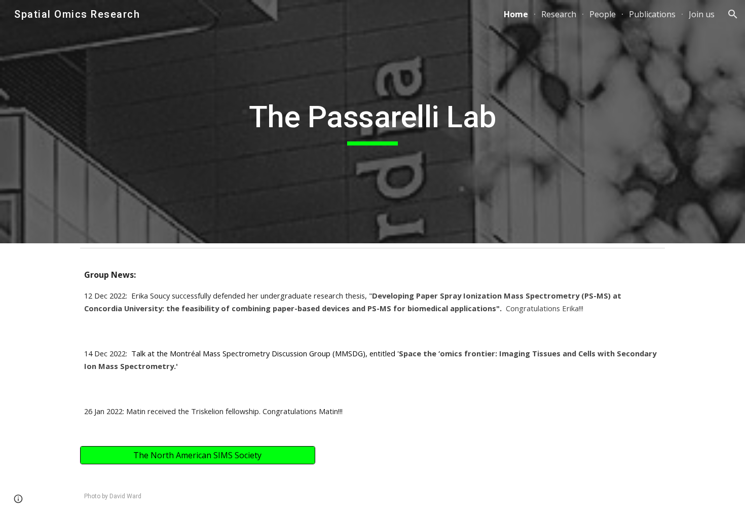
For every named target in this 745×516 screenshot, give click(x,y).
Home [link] (516, 14)
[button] (733, 14)
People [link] (602, 14)
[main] (372, 122)
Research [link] (558, 14)
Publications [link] (652, 14)
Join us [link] (702, 14)
